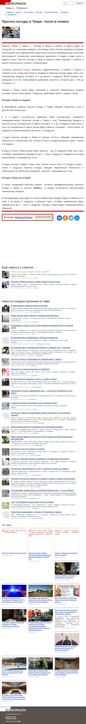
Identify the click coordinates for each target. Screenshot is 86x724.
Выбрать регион (11, 718)
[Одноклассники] (65, 218)
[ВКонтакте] (59, 218)
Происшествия (51, 12)
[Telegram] (71, 218)
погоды (26, 69)
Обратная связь (11, 717)
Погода (38, 12)
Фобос (55, 137)
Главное (9, 12)
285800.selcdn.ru (11, 40)
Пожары (64, 12)
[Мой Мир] (77, 218)
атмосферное (28, 117)
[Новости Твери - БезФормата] (13, 3)
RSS (19, 721)
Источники (28, 12)
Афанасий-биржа (23, 217)
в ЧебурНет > (11, 15)
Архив (18, 12)
